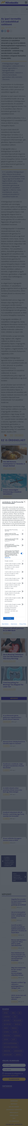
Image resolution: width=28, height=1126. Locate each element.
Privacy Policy (22, 624)
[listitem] (14, 530)
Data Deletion (5, 624)
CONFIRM (8, 618)
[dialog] (14, 563)
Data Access (14, 624)
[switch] (22, 534)
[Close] (24, 502)
